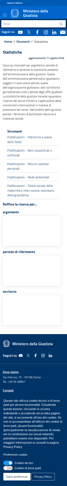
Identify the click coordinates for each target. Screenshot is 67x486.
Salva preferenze (17, 476)
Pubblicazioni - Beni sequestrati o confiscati (29, 153)
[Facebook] (37, 32)
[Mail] (63, 32)
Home (8, 41)
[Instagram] (46, 32)
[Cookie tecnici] (8, 463)
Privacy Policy (43, 476)
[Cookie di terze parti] (8, 468)
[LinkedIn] (54, 32)
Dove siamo (11, 372)
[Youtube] (20, 32)
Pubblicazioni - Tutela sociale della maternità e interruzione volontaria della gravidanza (30, 190)
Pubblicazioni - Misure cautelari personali (28, 166)
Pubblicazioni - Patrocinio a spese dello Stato (29, 139)
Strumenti (23, 41)
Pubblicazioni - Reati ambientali (28, 177)
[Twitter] (28, 32)
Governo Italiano (15, 3)
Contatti (8, 390)
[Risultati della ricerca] (61, 24)
